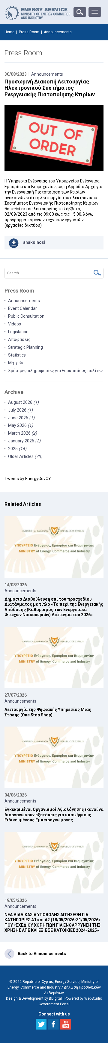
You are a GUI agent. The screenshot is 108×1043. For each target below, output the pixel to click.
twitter (41, 1024)
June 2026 (21, 417)
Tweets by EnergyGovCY (27, 478)
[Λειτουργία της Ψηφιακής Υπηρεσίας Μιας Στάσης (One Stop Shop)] (54, 657)
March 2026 (22, 433)
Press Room (29, 32)
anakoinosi (34, 242)
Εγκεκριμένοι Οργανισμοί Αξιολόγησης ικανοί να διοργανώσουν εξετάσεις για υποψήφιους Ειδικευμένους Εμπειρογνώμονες (54, 814)
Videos (14, 324)
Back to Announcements (42, 953)
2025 (17, 448)
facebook (53, 1024)
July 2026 (20, 410)
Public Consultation (26, 316)
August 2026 (23, 402)
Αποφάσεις (19, 339)
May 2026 (20, 425)
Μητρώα (16, 362)
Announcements (47, 74)
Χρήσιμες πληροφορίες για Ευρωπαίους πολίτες (55, 370)
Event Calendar (22, 308)
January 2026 (24, 440)
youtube (65, 1024)
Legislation (18, 331)
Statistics (17, 355)
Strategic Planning (25, 347)
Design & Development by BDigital (34, 998)
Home (9, 32)
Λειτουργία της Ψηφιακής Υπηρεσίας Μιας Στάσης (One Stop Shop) (47, 712)
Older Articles (25, 456)
